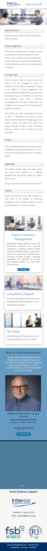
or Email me (23, 434)
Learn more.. (23, 269)
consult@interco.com (26, 516)
